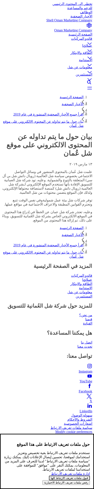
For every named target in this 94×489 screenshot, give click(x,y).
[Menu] (47, 88)
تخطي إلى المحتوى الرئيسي (72, 4)
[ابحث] (47, 82)
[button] (47, 40)
